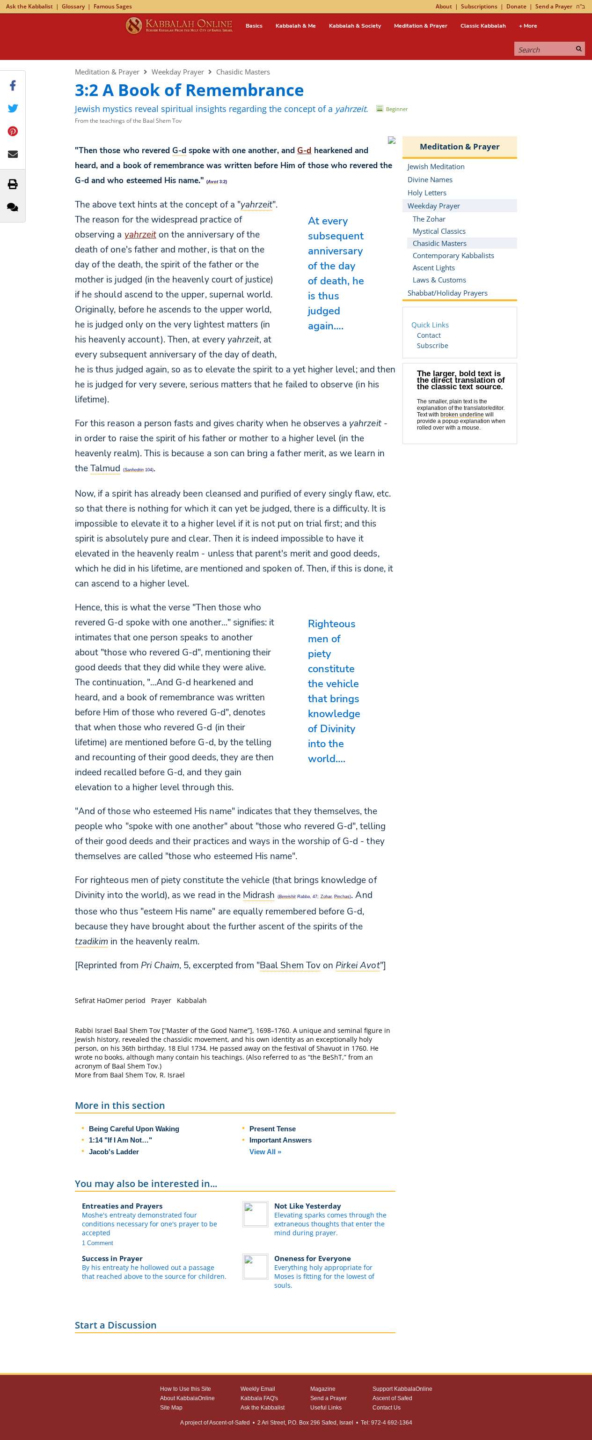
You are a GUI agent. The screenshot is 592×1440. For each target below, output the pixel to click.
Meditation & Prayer (420, 26)
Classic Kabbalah (483, 26)
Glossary (73, 6)
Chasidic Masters (243, 71)
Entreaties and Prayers (122, 1205)
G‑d (304, 150)
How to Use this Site (185, 1389)
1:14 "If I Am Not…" (120, 1140)
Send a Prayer (553, 6)
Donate (516, 6)
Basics (254, 26)
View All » (265, 1152)
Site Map (171, 1407)
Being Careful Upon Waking (134, 1129)
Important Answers (280, 1140)
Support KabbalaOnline (402, 1389)
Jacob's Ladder (114, 1152)
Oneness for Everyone (312, 1258)
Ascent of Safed (392, 1398)
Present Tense (272, 1129)
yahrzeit (140, 235)
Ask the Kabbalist (29, 6)
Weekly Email (258, 1389)
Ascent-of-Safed (229, 1422)
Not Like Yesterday (307, 1205)
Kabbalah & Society (355, 26)
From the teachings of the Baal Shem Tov (128, 121)
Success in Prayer (112, 1258)
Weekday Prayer (178, 71)
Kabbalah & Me (296, 26)
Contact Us (387, 1407)
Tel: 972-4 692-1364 (386, 1422)
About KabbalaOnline (187, 1398)
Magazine (323, 1389)
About (444, 6)
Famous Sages (113, 6)
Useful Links (326, 1407)
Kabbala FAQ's (259, 1398)
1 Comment (97, 1243)
